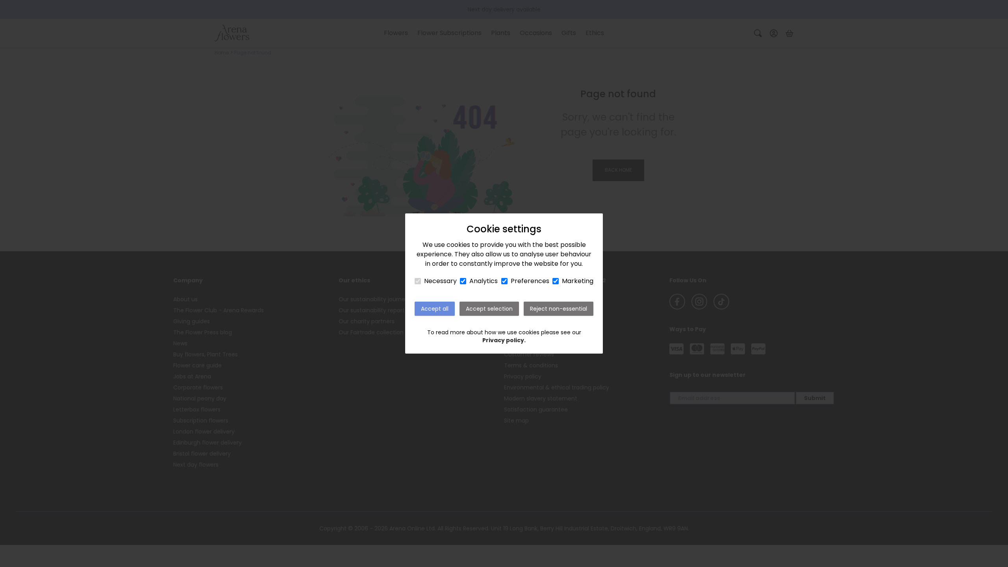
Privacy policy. (504, 340)
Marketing (577, 280)
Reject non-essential (558, 309)
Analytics (483, 280)
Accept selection (489, 309)
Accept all (434, 309)
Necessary (440, 280)
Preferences (530, 280)
